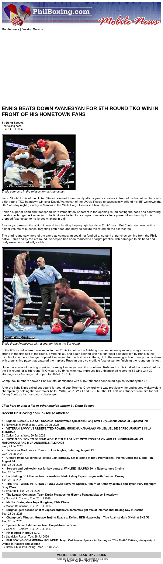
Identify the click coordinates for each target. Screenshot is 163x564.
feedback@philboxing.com (95, 559)
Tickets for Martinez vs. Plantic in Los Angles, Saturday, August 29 (50, 450)
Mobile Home (11, 29)
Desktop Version (32, 29)
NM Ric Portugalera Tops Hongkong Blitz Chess (37, 502)
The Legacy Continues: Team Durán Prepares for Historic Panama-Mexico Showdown (62, 494)
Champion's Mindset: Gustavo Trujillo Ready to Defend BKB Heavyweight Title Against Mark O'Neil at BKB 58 (77, 517)
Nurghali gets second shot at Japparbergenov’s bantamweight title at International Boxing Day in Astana (74, 509)
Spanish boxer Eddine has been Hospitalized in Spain (41, 525)
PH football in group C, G (23, 532)
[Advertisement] (81, 72)
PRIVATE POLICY (74, 561)
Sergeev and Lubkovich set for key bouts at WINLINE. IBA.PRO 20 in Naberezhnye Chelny (65, 468)
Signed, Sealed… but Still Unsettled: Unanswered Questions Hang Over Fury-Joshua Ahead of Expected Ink (77, 421)
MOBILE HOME (67, 555)
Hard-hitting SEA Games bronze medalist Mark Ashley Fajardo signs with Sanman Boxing (65, 476)
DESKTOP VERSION (92, 555)
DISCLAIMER (91, 561)
